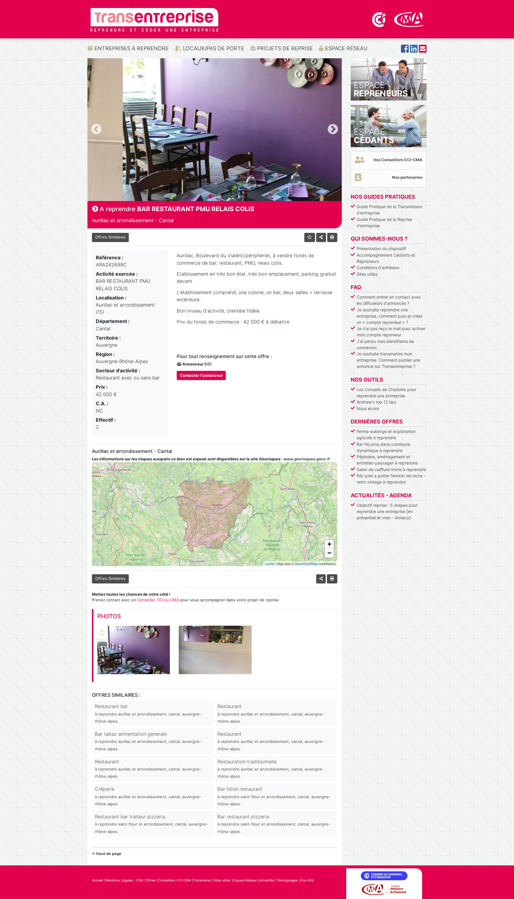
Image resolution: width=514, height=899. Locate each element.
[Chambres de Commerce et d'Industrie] (379, 19)
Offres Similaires (110, 237)
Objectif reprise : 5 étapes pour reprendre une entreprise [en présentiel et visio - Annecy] (387, 511)
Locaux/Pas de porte (212, 48)
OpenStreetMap (306, 563)
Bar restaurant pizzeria (273, 824)
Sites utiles (367, 274)
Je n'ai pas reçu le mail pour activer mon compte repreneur (391, 331)
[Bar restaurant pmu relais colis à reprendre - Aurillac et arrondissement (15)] (133, 650)
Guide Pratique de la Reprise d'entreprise (384, 222)
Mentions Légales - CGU (124, 880)
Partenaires (202, 880)
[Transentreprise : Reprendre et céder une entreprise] (154, 19)
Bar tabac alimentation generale (148, 741)
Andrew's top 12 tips (376, 401)
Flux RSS (307, 880)
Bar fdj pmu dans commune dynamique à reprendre (383, 447)
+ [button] (329, 544)
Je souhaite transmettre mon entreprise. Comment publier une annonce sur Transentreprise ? (388, 360)
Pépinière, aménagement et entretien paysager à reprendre (387, 459)
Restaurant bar (148, 713)
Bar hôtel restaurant (273, 796)
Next (333, 130)
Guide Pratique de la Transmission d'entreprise (389, 209)
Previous (96, 130)
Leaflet (270, 563)
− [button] (329, 553)
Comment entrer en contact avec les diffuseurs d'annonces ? (389, 300)
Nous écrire (368, 408)
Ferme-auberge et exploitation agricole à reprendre (386, 434)
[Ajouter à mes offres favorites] (309, 237)
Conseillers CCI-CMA (174, 880)
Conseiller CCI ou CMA (158, 599)
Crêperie (148, 796)
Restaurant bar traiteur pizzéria (151, 824)
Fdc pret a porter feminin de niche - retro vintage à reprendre (391, 478)
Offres (151, 880)
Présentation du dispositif (381, 248)
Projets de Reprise (284, 48)
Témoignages (287, 880)
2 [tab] (219, 197)
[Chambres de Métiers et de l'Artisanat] (409, 19)
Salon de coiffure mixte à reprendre (391, 469)
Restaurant (270, 713)
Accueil (97, 880)
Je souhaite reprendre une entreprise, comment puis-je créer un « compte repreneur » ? (389, 316)
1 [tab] (210, 197)
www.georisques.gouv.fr (306, 458)
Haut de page (108, 853)
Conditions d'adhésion (378, 267)
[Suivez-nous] (405, 50)
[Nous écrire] (423, 50)
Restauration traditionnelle (270, 769)
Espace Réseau (345, 48)
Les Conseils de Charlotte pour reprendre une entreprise (386, 392)
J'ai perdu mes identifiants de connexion (385, 344)
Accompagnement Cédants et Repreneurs (386, 258)
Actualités (266, 880)
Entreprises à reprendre (131, 48)
